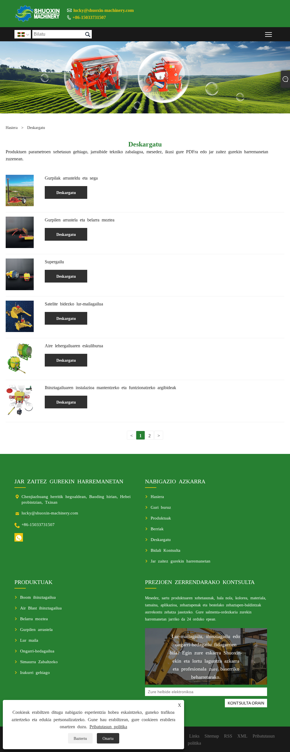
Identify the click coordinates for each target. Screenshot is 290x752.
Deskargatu (36, 127)
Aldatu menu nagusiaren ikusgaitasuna (269, 34)
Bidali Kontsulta (165, 550)
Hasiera (12, 127)
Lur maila (29, 640)
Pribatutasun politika (108, 726)
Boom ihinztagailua (38, 597)
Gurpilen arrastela (36, 629)
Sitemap (211, 735)
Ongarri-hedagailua (37, 650)
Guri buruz (161, 507)
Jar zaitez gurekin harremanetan (180, 561)
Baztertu (80, 738)
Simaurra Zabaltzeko (39, 661)
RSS (228, 735)
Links (194, 735)
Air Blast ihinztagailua (41, 608)
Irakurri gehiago (35, 672)
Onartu (108, 738)
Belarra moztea (34, 618)
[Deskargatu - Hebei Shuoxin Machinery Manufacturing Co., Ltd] (37, 13)
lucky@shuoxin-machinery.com (103, 10)
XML (242, 735)
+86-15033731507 (89, 17)
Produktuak (161, 518)
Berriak (157, 528)
